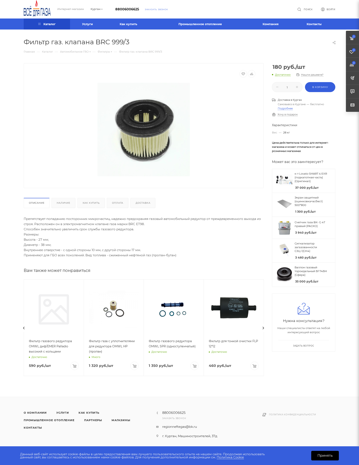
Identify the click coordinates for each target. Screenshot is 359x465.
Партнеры (93, 420)
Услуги (62, 412)
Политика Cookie (230, 457)
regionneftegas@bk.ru (179, 427)
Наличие (63, 202)
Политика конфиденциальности (292, 414)
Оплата (117, 202)
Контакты (33, 427)
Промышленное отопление (49, 420)
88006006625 (127, 9)
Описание (36, 202)
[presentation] (24, 328)
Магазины (121, 420)
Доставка (143, 202)
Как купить (91, 202)
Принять (325, 456)
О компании (35, 412)
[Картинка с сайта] (144, 129)
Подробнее (285, 108)
